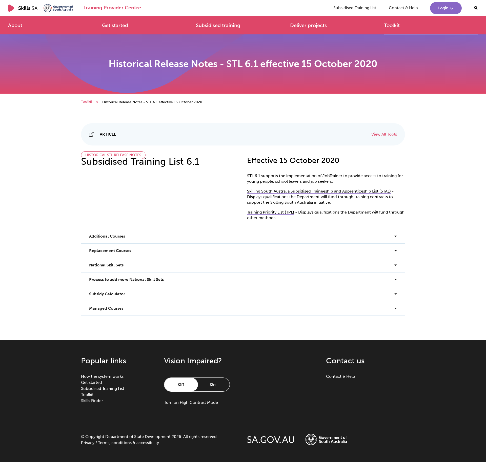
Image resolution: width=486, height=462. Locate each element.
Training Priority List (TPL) (270, 212)
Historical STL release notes (113, 155)
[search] (476, 8)
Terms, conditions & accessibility (128, 442)
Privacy (87, 442)
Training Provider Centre (112, 8)
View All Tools (384, 134)
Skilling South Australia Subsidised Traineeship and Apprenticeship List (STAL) (319, 191)
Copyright (94, 436)
